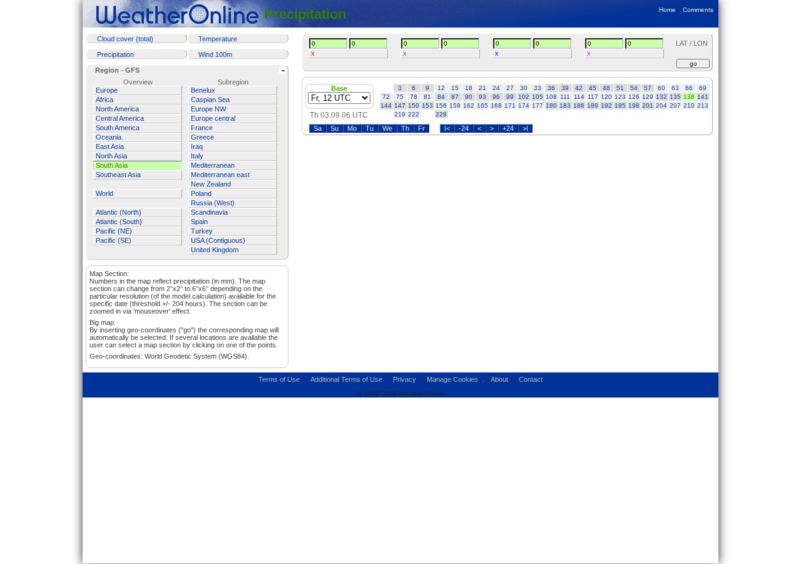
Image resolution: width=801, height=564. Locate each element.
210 (689, 105)
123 (620, 96)
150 (413, 105)
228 (441, 114)
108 (551, 96)
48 (606, 88)
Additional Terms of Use (346, 379)
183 (565, 105)
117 (593, 96)
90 (468, 96)
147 (400, 105)
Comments (698, 9)
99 (510, 96)
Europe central (213, 118)
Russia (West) (213, 203)
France (202, 127)
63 (675, 88)
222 (413, 114)
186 (578, 105)
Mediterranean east (220, 174)
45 (592, 88)
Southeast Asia (118, 174)
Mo (352, 128)
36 (551, 88)
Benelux (203, 90)
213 (702, 105)
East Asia (110, 146)
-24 (464, 128)
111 (565, 96)
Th (405, 128)
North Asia (111, 156)
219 (400, 114)
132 (661, 96)
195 (620, 105)
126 (634, 96)
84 (441, 96)
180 (551, 105)
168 (496, 105)
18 (468, 88)
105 (537, 96)
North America (117, 109)
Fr (421, 128)
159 (455, 105)
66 (689, 88)
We (387, 128)
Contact (531, 379)
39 (565, 88)
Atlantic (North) (118, 212)
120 (606, 96)
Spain (199, 221)
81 (427, 96)
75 (400, 96)
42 (579, 88)
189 (592, 105)
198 (634, 105)
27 (510, 88)
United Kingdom (214, 250)
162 (468, 105)
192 (606, 105)
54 (634, 88)
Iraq (197, 146)
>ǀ (525, 128)
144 (386, 105)
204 (661, 105)
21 (482, 88)
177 (537, 105)
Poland (201, 193)
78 (413, 96)
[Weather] (179, 14)
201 (647, 105)
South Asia (112, 165)
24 (496, 88)
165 (482, 105)
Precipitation (305, 14)
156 (441, 105)
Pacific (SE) (113, 240)
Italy (197, 156)
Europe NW (208, 109)
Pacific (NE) (114, 231)
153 (427, 105)
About (499, 379)
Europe (107, 90)
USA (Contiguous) (218, 240)
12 (441, 88)
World (104, 193)
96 (496, 96)
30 (524, 88)
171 (510, 105)
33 (537, 88)
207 (675, 105)
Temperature (217, 39)
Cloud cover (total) (125, 39)
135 (675, 96)
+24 (508, 128)
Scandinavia (209, 212)
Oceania (108, 137)
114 (579, 96)
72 (386, 96)
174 (523, 105)
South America (118, 127)
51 (620, 88)
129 (647, 96)
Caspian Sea (210, 99)
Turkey (202, 231)
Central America (120, 118)
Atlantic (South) (119, 221)
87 (455, 96)
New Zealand (211, 184)
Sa (318, 128)
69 (703, 88)
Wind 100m (215, 54)
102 (523, 96)
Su (334, 128)
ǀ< (447, 128)
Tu (369, 128)
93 (482, 96)
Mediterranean (213, 165)
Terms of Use (279, 379)
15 (455, 88)
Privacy (404, 379)
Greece (202, 137)
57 (647, 88)
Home (667, 9)
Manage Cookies (452, 379)
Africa (104, 99)
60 (661, 88)
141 (702, 96)
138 (689, 96)
